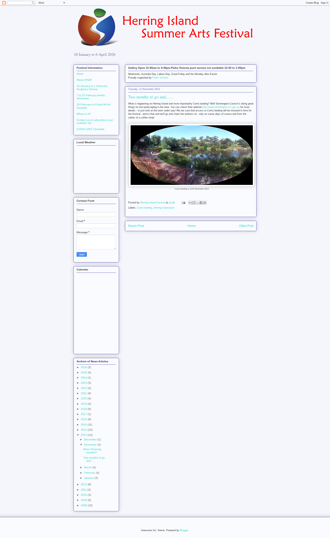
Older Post (246, 225)
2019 (84, 403)
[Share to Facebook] (201, 203)
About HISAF (84, 79)
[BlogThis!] (194, 203)
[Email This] (190, 203)
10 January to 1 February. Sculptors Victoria (92, 87)
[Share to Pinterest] (205, 203)
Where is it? (84, 113)
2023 (84, 382)
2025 (84, 372)
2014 (84, 429)
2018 (84, 408)
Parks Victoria (160, 77)
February (90, 472)
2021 (84, 393)
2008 (84, 505)
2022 (84, 388)
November (90, 444)
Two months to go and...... (94, 459)
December (90, 439)
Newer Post (136, 225)
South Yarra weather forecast (95, 188)
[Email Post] (183, 202)
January (89, 477)
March (88, 467)
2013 (84, 434)
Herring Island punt (164, 207)
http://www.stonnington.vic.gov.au (220, 107)
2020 (84, 398)
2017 (84, 414)
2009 (84, 500)
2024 (84, 377)
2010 (84, 494)
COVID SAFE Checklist (90, 129)
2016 (84, 419)
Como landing (144, 207)
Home (192, 225)
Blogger (184, 530)
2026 (84, 367)
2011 (84, 489)
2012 (84, 484)
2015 (84, 424)
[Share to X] (197, 203)
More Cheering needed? (92, 451)
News (80, 73)
